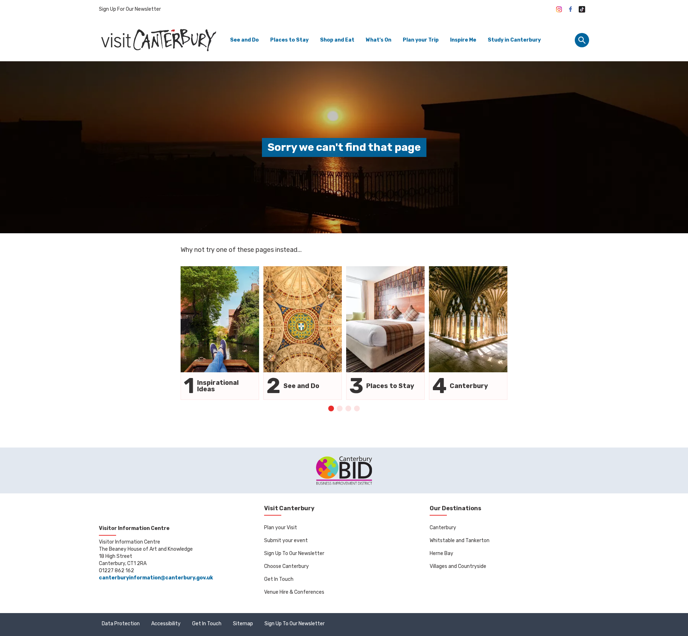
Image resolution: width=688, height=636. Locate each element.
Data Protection (121, 624)
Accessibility (166, 624)
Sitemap (243, 624)
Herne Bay (441, 553)
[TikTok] (582, 9)
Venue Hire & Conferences (294, 592)
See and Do (244, 40)
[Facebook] (570, 9)
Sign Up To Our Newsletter (294, 553)
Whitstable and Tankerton (459, 540)
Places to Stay (289, 40)
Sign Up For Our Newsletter (130, 9)
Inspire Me (463, 40)
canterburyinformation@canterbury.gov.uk (156, 578)
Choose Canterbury (286, 566)
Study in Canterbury (514, 40)
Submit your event (286, 540)
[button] (331, 408)
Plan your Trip (421, 40)
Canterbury (443, 528)
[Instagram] (559, 9)
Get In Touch (278, 579)
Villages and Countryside (458, 566)
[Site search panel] (582, 40)
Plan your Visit (280, 528)
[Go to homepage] (158, 40)
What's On (378, 40)
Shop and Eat (337, 40)
